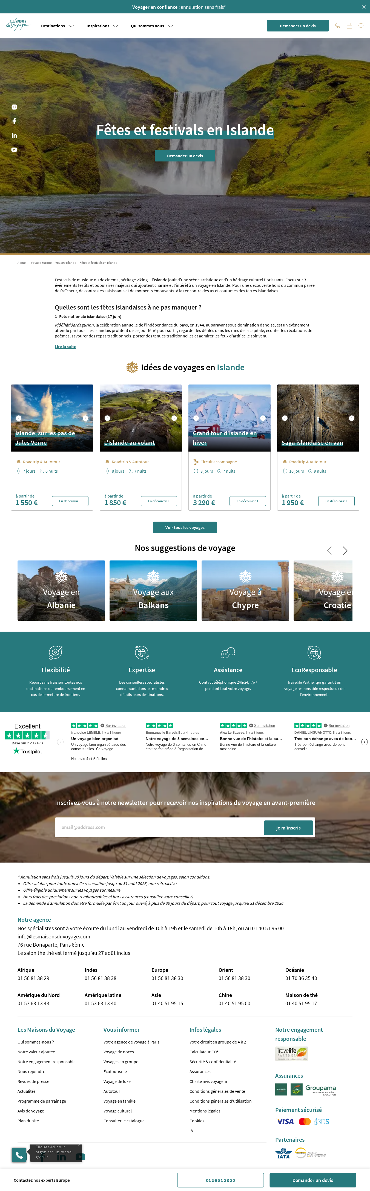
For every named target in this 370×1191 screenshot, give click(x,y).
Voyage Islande (65, 263)
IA (191, 1130)
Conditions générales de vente (217, 1091)
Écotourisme (115, 1071)
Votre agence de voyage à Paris (131, 1042)
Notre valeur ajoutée (36, 1051)
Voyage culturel (118, 1111)
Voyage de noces (119, 1051)
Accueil (22, 263)
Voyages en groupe (121, 1061)
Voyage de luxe (117, 1081)
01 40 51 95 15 (167, 1003)
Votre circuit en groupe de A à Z (218, 1042)
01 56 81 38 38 (100, 978)
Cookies (197, 1120)
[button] (19, 25)
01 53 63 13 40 (100, 1003)
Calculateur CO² (204, 1051)
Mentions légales (205, 1111)
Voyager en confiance (154, 7)
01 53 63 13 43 (33, 1003)
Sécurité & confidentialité (213, 1061)
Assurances (200, 1071)
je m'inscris (288, 828)
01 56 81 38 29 (33, 978)
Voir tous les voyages (185, 527)
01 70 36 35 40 (301, 978)
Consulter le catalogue (124, 1120)
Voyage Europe (41, 263)
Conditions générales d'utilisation (221, 1101)
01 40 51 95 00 (234, 1003)
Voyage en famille (120, 1101)
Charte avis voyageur (209, 1081)
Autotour (112, 1091)
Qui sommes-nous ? (36, 1042)
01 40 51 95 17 (301, 1003)
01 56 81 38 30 (220, 1180)
